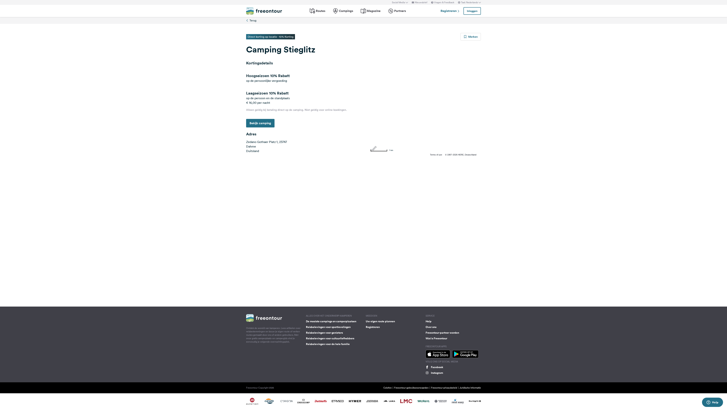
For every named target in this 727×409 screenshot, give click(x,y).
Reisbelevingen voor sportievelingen (328, 327)
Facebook (437, 367)
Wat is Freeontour (436, 338)
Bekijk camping (260, 123)
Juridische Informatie (470, 387)
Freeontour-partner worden (442, 333)
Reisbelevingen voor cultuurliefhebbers (330, 338)
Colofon (387, 387)
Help (428, 321)
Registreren (449, 11)
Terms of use (436, 155)
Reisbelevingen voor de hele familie (328, 344)
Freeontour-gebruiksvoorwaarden (411, 387)
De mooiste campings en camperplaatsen (331, 321)
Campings (346, 11)
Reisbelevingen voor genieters (324, 333)
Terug (253, 20)
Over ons (431, 327)
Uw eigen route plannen (380, 321)
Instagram (437, 373)
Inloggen (472, 11)
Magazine (374, 11)
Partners (400, 11)
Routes (320, 11)
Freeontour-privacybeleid (444, 387)
